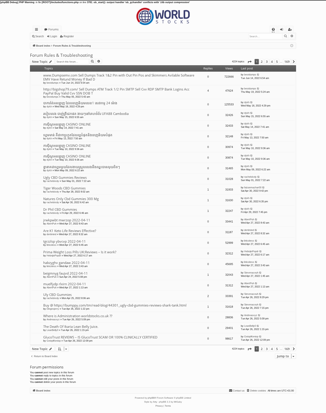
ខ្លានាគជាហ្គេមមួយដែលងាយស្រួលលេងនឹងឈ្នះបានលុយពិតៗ (81, 167)
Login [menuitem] (282, 30)
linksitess (52, 245)
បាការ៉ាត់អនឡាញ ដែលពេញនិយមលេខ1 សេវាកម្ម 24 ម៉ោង (80, 103)
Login (53, 36)
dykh (49, 106)
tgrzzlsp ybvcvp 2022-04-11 (64, 241)
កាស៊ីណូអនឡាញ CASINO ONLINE (67, 124)
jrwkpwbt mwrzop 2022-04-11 (66, 220)
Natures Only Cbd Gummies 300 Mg (71, 199)
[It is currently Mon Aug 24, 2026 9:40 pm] (291, 45)
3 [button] (267, 61)
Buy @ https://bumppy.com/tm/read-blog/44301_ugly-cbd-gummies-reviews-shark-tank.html (115, 305)
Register (69, 36)
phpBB (151, 398)
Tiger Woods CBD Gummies (64, 188)
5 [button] (277, 61)
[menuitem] (273, 29)
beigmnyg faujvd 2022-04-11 (65, 273)
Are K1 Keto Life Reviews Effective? (69, 230)
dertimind (51, 234)
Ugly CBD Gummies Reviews (65, 177)
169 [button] (287, 61)
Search (39, 36)
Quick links (37, 30)
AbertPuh (52, 223)
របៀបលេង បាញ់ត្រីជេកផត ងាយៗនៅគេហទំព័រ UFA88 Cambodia (86, 113)
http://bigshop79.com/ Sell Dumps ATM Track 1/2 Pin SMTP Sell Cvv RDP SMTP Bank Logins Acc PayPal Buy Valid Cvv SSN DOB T (116, 91)
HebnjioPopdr (54, 255)
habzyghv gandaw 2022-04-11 (66, 262)
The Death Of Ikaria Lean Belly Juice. (70, 326)
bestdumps (53, 82)
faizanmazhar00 (252, 187)
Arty (155, 402)
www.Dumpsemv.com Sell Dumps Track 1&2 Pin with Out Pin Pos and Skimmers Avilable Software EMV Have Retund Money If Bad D (118, 77)
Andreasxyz (53, 319)
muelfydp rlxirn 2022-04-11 (64, 284)
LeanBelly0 (52, 330)
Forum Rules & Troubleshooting (61, 55)
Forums (53, 29)
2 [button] (262, 61)
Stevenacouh (251, 272)
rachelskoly (53, 181)
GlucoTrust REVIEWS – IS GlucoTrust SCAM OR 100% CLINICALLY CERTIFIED (100, 337)
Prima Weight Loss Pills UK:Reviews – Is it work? (79, 252)
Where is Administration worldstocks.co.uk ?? (77, 316)
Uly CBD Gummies (57, 294)
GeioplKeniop (54, 340)
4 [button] (272, 61)
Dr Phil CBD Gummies (60, 209)
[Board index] (163, 15)
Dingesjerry (53, 308)
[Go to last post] (258, 74)
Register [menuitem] (290, 30)
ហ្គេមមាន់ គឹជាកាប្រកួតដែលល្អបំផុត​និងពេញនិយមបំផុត (77, 135)
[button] (249, 61)
